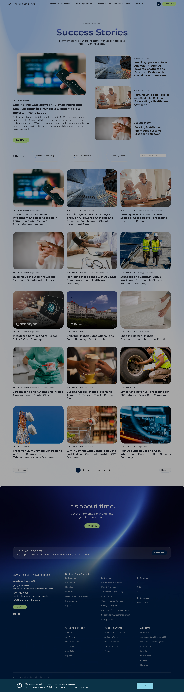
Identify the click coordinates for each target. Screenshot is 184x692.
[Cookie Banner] (92, 685)
